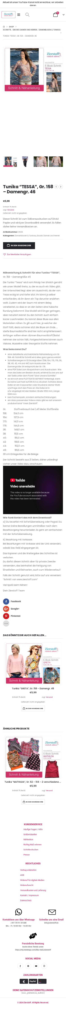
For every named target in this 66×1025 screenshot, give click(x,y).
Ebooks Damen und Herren (48, 235)
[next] (61, 187)
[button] (27, 15)
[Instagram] (44, 966)
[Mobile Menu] (19, 14)
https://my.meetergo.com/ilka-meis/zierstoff (33, 950)
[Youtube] (36, 966)
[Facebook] (20, 966)
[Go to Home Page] (4, 26)
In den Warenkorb (21, 245)
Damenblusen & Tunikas (25, 235)
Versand (10, 210)
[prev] (56, 187)
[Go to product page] (33, 663)
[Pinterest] (28, 966)
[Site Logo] (8, 14)
